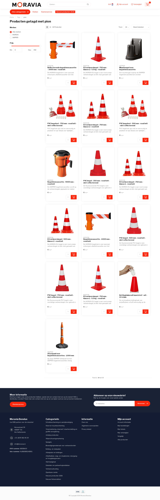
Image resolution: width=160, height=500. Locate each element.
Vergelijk (121, 436)
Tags (18, 17)
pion (25, 17)
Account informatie (124, 422)
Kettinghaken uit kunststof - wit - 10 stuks (133, 296)
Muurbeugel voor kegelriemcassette (127, 69)
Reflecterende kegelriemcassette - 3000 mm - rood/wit (61, 69)
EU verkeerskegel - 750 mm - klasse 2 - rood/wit (95, 126)
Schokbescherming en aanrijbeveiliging (59, 422)
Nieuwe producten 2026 (65, 12)
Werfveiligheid (51, 462)
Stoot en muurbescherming (55, 426)
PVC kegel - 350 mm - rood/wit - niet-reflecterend (96, 182)
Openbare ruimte (51, 472)
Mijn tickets (121, 429)
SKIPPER (15, 37)
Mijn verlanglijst (123, 433)
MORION (16, 35)
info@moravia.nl (20, 444)
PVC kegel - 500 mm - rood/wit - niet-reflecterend (132, 239)
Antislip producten (52, 435)
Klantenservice (46, 12)
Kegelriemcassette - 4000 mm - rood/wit (96, 240)
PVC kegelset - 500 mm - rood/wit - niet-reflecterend (133, 124)
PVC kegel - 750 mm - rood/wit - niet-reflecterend (60, 296)
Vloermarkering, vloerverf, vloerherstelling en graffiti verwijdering (61, 430)
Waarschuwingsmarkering (55, 439)
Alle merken (17, 32)
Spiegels (49, 442)
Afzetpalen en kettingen (54, 452)
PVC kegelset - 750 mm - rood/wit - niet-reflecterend (62, 124)
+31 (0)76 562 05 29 (21, 438)
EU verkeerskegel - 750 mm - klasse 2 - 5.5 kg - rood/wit (95, 69)
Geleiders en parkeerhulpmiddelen (58, 465)
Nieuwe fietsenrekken (53, 479)
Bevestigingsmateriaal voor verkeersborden (61, 446)
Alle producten (123, 440)
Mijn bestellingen (123, 426)
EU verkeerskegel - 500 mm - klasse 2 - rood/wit (59, 240)
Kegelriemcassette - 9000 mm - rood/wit (60, 183)
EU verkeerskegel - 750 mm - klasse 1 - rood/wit (131, 183)
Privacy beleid (86, 429)
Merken (35, 12)
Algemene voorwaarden (90, 426)
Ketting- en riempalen (53, 449)
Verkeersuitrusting (52, 469)
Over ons (85, 422)
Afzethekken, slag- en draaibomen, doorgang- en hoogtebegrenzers (62, 457)
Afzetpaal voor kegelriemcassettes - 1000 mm (60, 355)
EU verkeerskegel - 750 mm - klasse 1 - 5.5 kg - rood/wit (95, 297)
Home (12, 17)
